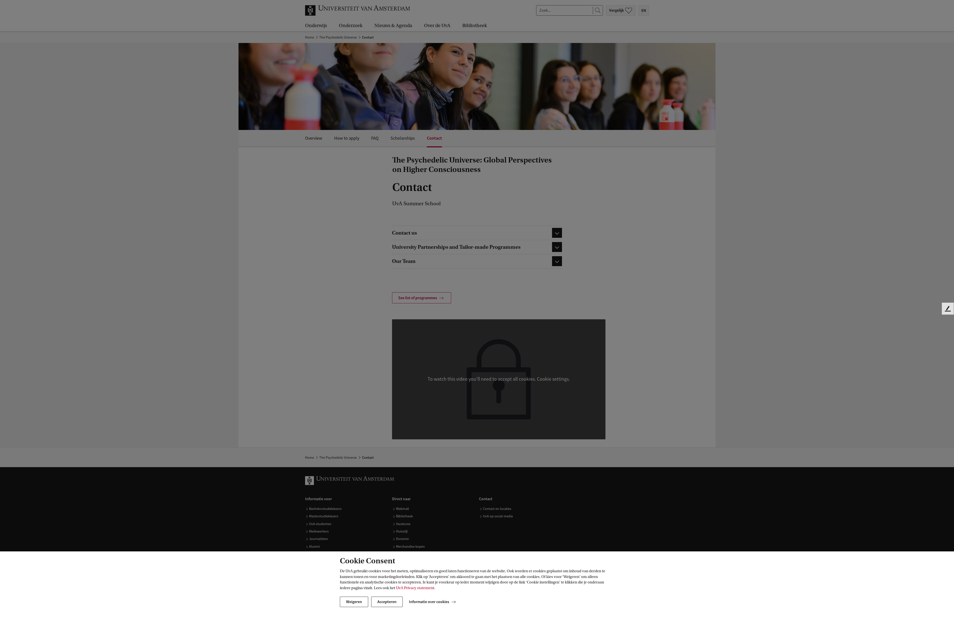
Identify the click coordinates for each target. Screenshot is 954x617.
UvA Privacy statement (415, 588)
